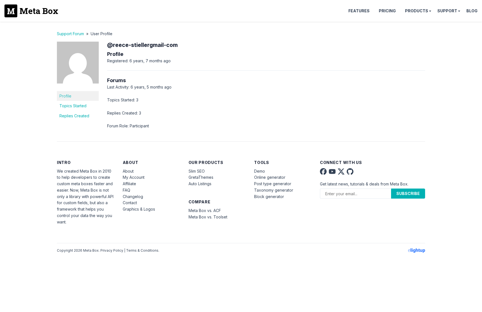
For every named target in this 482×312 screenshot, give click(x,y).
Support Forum (70, 33)
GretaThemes (201, 177)
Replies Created (74, 115)
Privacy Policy (111, 250)
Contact (130, 202)
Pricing (387, 10)
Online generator (269, 177)
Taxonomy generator (273, 190)
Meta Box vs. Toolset (208, 217)
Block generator (269, 196)
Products (416, 10)
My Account (133, 177)
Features (359, 10)
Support (447, 10)
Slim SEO (197, 171)
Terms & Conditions (142, 250)
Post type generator (272, 183)
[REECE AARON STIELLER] (78, 87)
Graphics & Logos (139, 209)
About (128, 171)
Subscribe (408, 193)
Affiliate (129, 183)
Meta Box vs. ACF (205, 210)
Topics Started (72, 105)
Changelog (133, 196)
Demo (259, 171)
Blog (472, 10)
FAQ (126, 190)
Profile (65, 96)
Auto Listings (200, 183)
